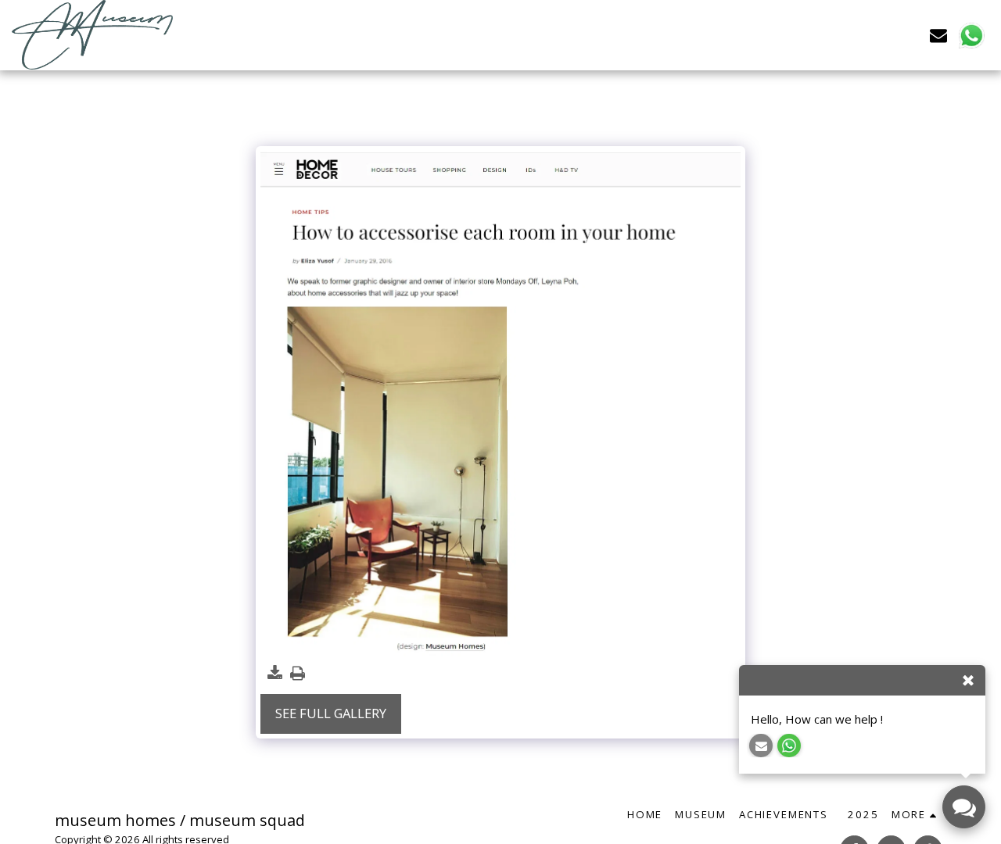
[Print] (297, 673)
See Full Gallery (330, 713)
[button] (938, 35)
